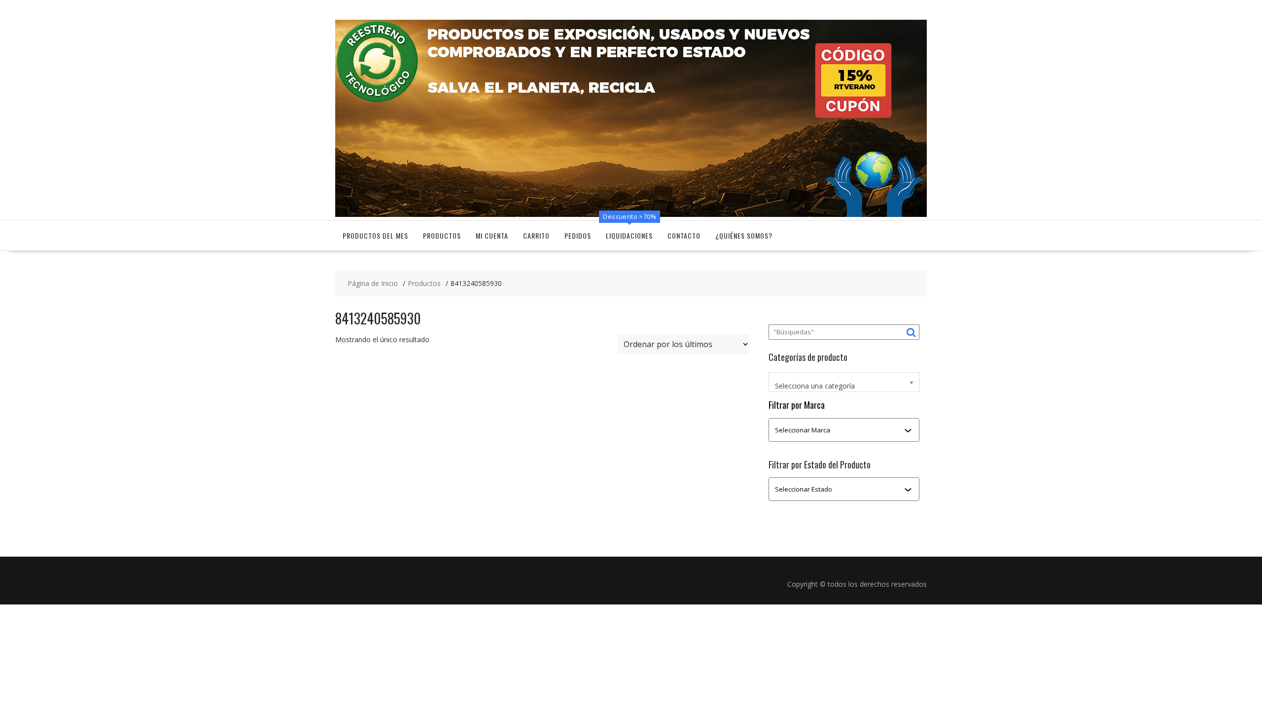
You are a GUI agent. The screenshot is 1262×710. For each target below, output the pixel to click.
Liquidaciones (629, 235)
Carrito (536, 235)
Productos (442, 235)
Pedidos (577, 235)
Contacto (684, 235)
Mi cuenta (492, 235)
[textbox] (844, 386)
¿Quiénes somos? (743, 235)
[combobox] (844, 382)
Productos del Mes (375, 235)
